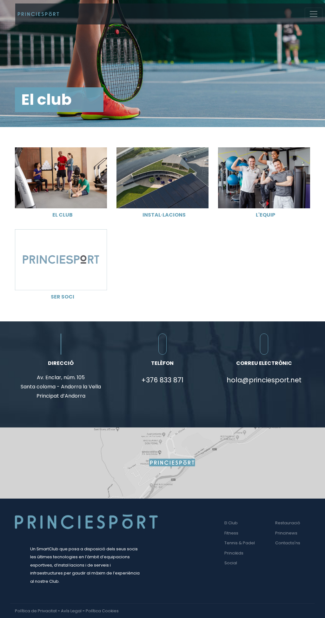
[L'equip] (264, 177)
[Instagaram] (308, 611)
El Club (231, 523)
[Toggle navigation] (313, 14)
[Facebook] (302, 611)
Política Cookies (102, 611)
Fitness (231, 533)
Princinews (286, 533)
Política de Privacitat (36, 611)
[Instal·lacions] (162, 177)
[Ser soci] (61, 259)
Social (230, 563)
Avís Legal (71, 611)
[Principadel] (38, 14)
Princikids (233, 553)
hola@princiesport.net (264, 380)
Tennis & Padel (239, 543)
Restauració (287, 523)
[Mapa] (162, 462)
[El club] (61, 177)
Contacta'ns (287, 543)
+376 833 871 (162, 380)
